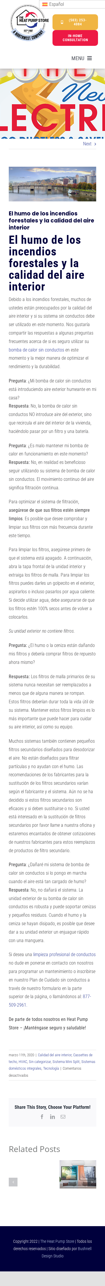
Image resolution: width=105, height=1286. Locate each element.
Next (87, 144)
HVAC (23, 1061)
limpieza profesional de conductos (64, 954)
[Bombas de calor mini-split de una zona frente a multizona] (78, 1163)
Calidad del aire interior (54, 1055)
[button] (13, 1182)
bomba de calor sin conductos (36, 350)
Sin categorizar (40, 1061)
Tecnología (51, 1068)
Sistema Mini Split (66, 1061)
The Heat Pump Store (57, 1241)
